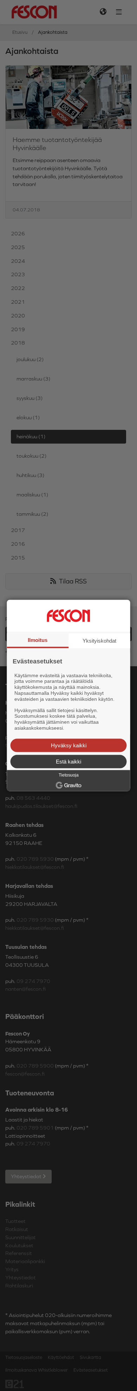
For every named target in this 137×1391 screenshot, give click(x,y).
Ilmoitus (37, 640)
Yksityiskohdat (99, 641)
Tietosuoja (69, 774)
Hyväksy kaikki (68, 745)
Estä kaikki (68, 761)
